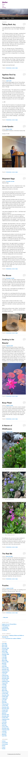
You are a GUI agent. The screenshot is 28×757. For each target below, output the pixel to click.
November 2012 (5, 728)
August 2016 (5, 683)
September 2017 (5, 671)
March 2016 (4, 690)
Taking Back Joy (9, 24)
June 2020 (4, 657)
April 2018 (4, 666)
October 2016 (5, 680)
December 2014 (5, 707)
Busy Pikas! (7, 402)
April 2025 (4, 643)
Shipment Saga (8, 178)
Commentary (8, 68)
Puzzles (5, 585)
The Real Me (7, 553)
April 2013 (4, 725)
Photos (3, 745)
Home (3, 18)
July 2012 (4, 731)
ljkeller (5, 2)
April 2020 (4, 658)
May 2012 (4, 734)
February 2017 (5, 675)
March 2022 (4, 651)
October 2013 (5, 717)
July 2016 (4, 684)
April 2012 (4, 735)
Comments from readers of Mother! (13, 638)
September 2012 (5, 729)
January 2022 (5, 652)
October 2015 (5, 696)
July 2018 (4, 664)
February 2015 (5, 704)
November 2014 (5, 708)
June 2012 (4, 732)
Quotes (3, 748)
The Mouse (6, 275)
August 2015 (5, 698)
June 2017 (4, 674)
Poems (3, 747)
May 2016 (4, 687)
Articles (4, 741)
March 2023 (4, 646)
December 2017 (5, 669)
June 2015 (4, 699)
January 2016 (5, 693)
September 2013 (5, 719)
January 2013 (5, 726)
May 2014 (4, 713)
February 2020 (5, 661)
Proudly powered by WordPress (14, 754)
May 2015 (4, 701)
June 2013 (4, 722)
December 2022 (5, 648)
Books (12, 18)
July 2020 (4, 655)
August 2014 (5, 711)
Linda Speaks (7, 126)
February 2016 (5, 692)
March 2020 (4, 660)
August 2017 (5, 672)
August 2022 (5, 649)
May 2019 (4, 663)
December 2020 (5, 654)
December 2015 (5, 695)
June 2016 (4, 686)
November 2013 (5, 716)
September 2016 (5, 681)
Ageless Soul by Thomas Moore (9, 624)
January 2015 (5, 705)
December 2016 (5, 677)
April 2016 (4, 689)
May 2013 (4, 723)
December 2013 (5, 714)
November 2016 (5, 678)
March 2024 (4, 645)
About (8, 18)
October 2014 (5, 710)
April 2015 (4, 702)
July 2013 (4, 720)
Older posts (5, 617)
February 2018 (5, 667)
